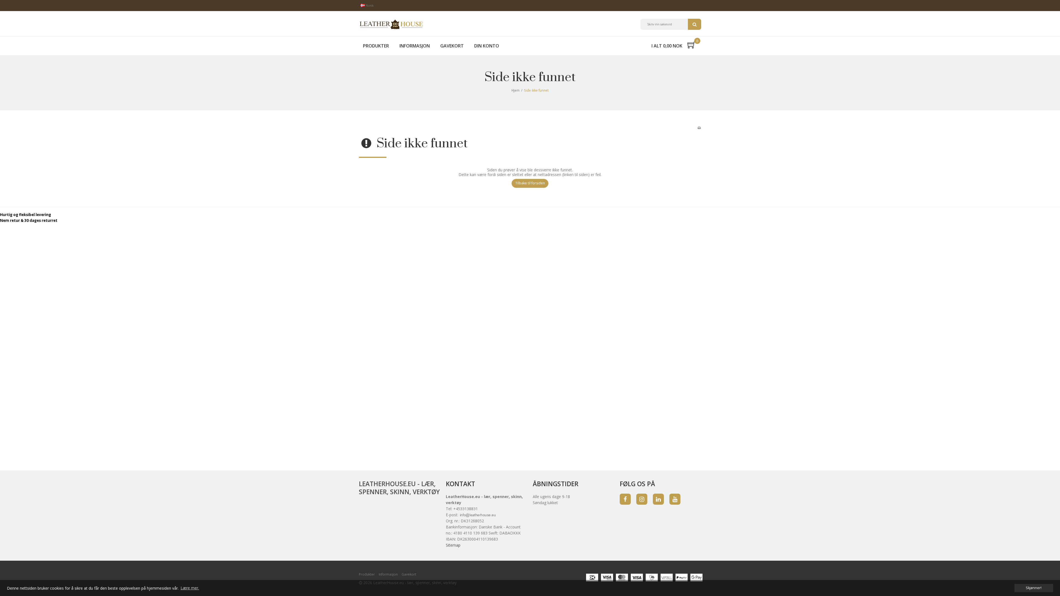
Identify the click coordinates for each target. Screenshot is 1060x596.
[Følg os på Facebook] (625, 499)
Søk (694, 24)
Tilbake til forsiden (530, 183)
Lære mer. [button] (190, 587)
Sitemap (453, 545)
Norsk (369, 5)
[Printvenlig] (699, 127)
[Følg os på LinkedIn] (658, 499)
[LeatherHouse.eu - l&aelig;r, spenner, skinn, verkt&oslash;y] (391, 24)
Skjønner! (1034, 588)
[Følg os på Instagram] (641, 499)
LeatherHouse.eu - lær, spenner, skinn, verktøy (399, 488)
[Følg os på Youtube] (674, 499)
